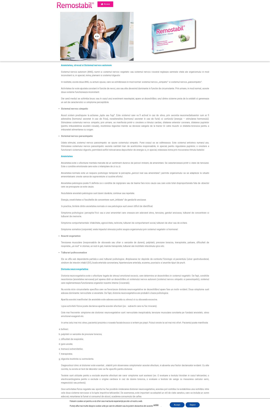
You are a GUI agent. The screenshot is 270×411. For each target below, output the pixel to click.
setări (156, 405)
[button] (105, 4)
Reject (192, 405)
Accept (177, 405)
